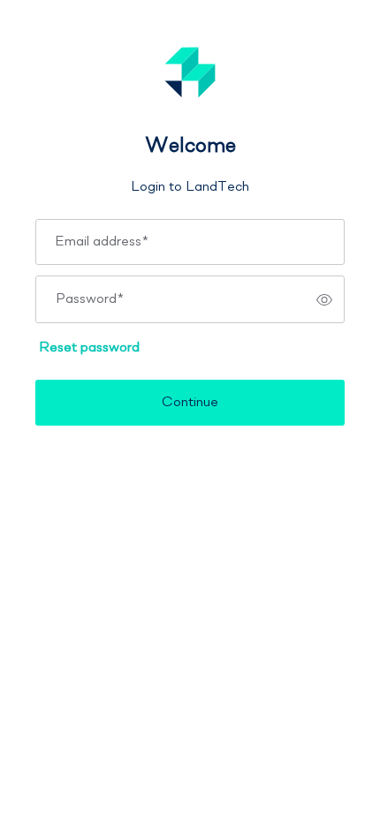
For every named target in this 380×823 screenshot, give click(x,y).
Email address (101, 242)
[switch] (324, 299)
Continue (190, 403)
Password (90, 299)
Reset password (89, 348)
